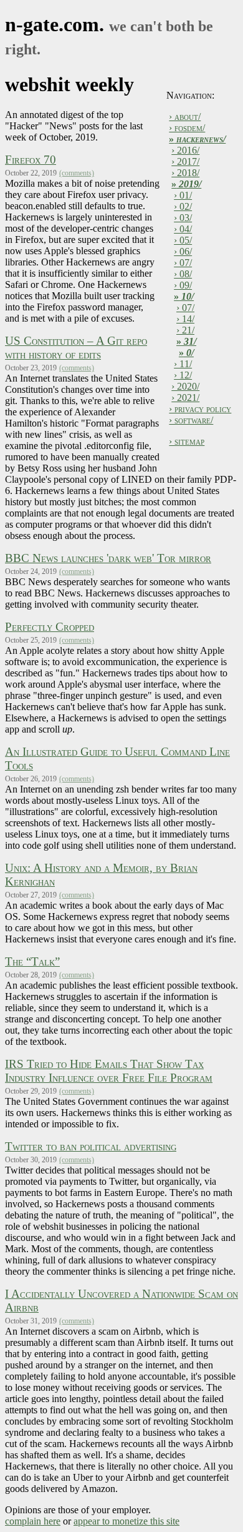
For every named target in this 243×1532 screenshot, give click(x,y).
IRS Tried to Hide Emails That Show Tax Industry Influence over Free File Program (108, 1070)
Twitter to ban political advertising (90, 1146)
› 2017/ (185, 161)
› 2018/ (185, 172)
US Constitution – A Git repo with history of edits (76, 347)
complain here (32, 1521)
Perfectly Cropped (49, 626)
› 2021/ (185, 397)
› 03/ (183, 217)
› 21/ (185, 330)
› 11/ (183, 363)
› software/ (191, 420)
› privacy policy (200, 408)
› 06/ (183, 251)
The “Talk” (32, 961)
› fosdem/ (187, 127)
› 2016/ (185, 150)
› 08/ (183, 274)
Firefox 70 (30, 159)
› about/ (185, 116)
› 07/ (183, 262)
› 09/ (183, 285)
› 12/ (183, 375)
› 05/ (183, 240)
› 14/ (185, 319)
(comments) (76, 173)
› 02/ (183, 206)
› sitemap (186, 441)
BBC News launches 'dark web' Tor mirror (108, 558)
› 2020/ (185, 386)
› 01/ (183, 195)
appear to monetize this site (126, 1521)
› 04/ (183, 229)
